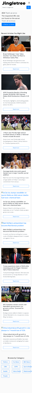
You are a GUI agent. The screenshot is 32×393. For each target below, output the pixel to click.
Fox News (16, 362)
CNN (5, 367)
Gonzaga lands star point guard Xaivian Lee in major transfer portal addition (15, 173)
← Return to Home (8, 24)
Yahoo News (16, 371)
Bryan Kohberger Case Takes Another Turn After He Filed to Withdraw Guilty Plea (14, 56)
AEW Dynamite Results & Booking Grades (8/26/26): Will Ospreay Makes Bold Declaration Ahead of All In (16, 95)
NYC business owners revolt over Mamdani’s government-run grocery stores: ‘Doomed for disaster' (15, 307)
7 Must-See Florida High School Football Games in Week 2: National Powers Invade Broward (15, 134)
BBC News (27, 362)
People (5, 376)
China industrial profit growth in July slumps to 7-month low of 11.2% (16, 335)
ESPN (16, 367)
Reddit (5, 371)
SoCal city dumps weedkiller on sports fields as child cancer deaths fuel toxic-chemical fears (16, 203)
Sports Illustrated (27, 367)
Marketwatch (27, 371)
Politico (5, 362)
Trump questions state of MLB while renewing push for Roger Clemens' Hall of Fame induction (16, 268)
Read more (16, 69)
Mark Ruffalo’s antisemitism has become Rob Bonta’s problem (14, 230)
